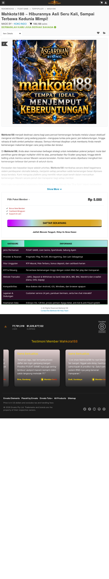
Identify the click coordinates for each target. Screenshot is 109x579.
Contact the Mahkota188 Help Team (54, 310)
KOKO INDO (20, 23)
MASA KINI (51, 8)
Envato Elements (11, 398)
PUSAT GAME (22, 8)
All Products (60, 398)
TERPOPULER (38, 8)
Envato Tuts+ (46, 398)
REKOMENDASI (7, 8)
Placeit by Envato (29, 398)
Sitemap (72, 398)
